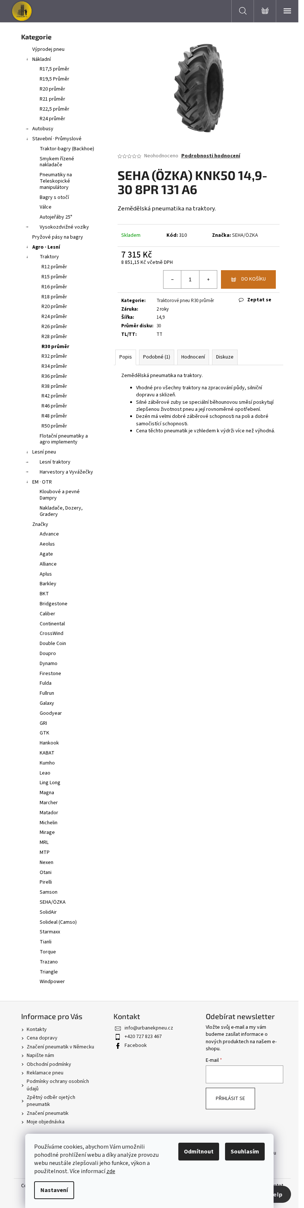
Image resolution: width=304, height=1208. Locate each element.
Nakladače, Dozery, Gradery (61, 511)
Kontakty (37, 1029)
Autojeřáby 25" (56, 217)
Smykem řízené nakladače (57, 162)
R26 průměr (54, 326)
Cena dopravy (42, 1038)
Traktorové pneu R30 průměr (185, 300)
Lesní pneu (44, 452)
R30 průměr (55, 346)
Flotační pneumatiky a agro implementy (64, 439)
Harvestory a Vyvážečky (66, 472)
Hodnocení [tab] (193, 357)
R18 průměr (54, 297)
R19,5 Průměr (54, 79)
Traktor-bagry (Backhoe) (67, 149)
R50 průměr (54, 426)
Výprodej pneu (48, 49)
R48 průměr (54, 416)
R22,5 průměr (54, 109)
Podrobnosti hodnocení (210, 156)
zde (110, 1171)
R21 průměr (52, 99)
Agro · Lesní (46, 247)
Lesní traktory (55, 462)
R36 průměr (54, 376)
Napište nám (40, 1055)
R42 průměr (54, 396)
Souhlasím (245, 1152)
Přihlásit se (230, 1098)
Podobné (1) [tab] (156, 357)
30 (158, 326)
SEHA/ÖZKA (245, 235)
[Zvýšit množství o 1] (208, 279)
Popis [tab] (125, 357)
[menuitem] (60, 534)
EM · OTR (42, 482)
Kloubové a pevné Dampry (60, 495)
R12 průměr (54, 267)
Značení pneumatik (48, 1113)
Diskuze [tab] (225, 357)
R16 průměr (54, 287)
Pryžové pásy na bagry (57, 237)
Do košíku (253, 279)
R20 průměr (52, 89)
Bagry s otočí (54, 197)
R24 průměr (52, 118)
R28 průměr (54, 336)
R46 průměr (54, 406)
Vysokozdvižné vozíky (64, 227)
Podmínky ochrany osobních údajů (58, 1085)
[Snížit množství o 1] (172, 279)
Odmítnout (199, 1152)
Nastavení (54, 1190)
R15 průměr (54, 277)
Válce (46, 207)
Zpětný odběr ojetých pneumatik (51, 1101)
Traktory (49, 257)
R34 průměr (54, 366)
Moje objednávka (46, 1122)
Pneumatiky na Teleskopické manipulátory (56, 181)
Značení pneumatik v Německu (60, 1047)
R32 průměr (54, 356)
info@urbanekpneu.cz (149, 1028)
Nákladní (41, 59)
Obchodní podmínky (49, 1064)
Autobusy (42, 128)
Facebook (136, 1045)
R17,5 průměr (54, 69)
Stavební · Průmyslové (57, 139)
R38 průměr (54, 386)
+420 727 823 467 (143, 1036)
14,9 (160, 317)
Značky (40, 524)
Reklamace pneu (45, 1073)
